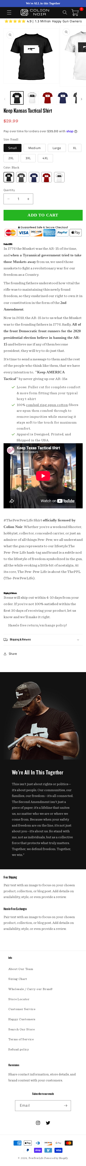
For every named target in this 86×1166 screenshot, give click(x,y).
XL (75, 148)
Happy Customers (21, 1019)
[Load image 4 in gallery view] (63, 97)
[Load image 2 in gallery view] (32, 97)
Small (12, 148)
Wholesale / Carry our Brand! (30, 989)
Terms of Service (21, 1039)
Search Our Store (21, 1029)
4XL (45, 158)
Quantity (9, 190)
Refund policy (18, 1049)
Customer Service (21, 1009)
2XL (11, 158)
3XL (28, 158)
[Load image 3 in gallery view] (47, 97)
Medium (34, 148)
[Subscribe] (66, 1105)
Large (57, 148)
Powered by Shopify (56, 1158)
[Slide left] (4, 99)
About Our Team (20, 969)
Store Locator (19, 999)
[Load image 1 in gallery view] (17, 97)
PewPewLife (36, 1158)
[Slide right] (81, 99)
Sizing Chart (17, 979)
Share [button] (13, 653)
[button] (9, 12)
